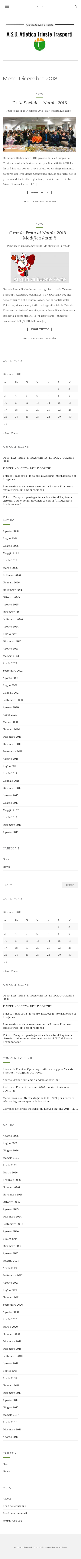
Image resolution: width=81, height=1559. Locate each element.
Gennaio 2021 (11, 692)
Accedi (7, 1498)
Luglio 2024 (10, 634)
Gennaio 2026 (11, 582)
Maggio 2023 (11, 656)
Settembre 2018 (13, 751)
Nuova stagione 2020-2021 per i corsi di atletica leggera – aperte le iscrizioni (38, 1099)
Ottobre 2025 (11, 597)
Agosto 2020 (11, 707)
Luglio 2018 (10, 766)
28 (48, 416)
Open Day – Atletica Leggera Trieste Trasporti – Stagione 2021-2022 (38, 1070)
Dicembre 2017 (12, 788)
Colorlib (37, 1547)
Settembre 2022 (13, 670)
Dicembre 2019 (12, 736)
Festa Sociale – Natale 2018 (39, 103)
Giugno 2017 (10, 802)
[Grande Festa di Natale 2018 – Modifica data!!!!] (39, 267)
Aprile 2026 (10, 560)
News (40, 93)
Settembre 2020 (13, 700)
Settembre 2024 (13, 619)
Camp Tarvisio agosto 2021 (43, 1080)
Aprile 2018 (10, 773)
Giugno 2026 (11, 545)
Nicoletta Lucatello (59, 110)
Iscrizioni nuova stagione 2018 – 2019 (54, 1108)
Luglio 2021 (10, 685)
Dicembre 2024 (12, 612)
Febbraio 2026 (12, 575)
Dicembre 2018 (12, 744)
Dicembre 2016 (12, 824)
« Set (6, 433)
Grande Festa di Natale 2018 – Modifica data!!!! (39, 235)
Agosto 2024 (11, 626)
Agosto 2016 (10, 832)
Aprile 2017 (10, 817)
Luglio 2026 (10, 538)
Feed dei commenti (15, 1513)
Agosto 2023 (10, 648)
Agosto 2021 (10, 678)
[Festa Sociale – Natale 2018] (39, 134)
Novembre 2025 (13, 590)
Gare (6, 859)
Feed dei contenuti (14, 1506)
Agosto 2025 (11, 604)
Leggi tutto (40, 192)
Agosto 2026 (11, 531)
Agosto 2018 (10, 758)
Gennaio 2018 (11, 780)
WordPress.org (12, 1520)
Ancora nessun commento (39, 201)
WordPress (61, 1547)
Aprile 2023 (10, 663)
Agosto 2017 (10, 795)
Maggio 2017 (11, 810)
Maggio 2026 (11, 553)
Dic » (14, 433)
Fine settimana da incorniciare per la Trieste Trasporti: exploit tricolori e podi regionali (38, 488)
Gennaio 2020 (11, 729)
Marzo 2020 (10, 722)
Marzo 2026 (10, 567)
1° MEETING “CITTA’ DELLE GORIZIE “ (28, 468)
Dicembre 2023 (12, 641)
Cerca (70, 885)
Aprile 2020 (10, 714)
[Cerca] (75, 6)
